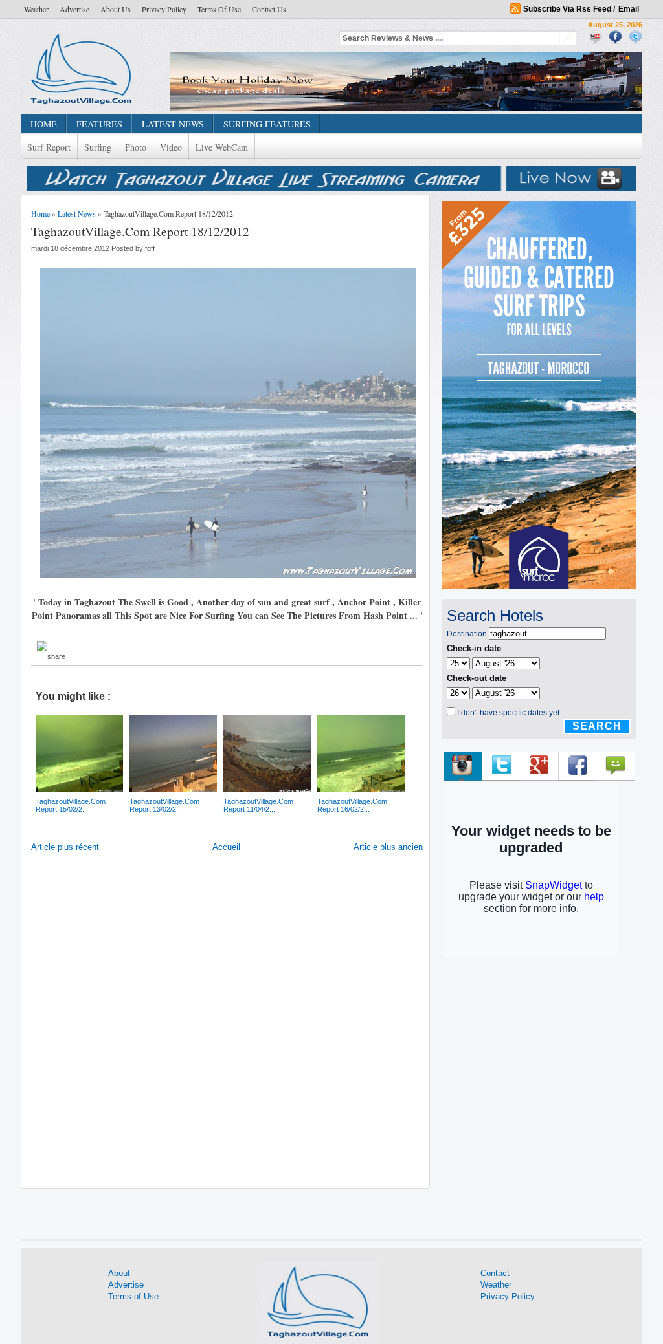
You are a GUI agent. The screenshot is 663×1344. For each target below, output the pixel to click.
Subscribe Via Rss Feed (567, 9)
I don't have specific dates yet (508, 712)
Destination (467, 633)
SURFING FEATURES (267, 124)
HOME (43, 124)
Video (171, 147)
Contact (495, 1273)
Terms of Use (219, 9)
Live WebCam (222, 147)
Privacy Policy (164, 9)
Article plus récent (65, 847)
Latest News (77, 213)
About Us (115, 9)
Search (597, 726)
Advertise (74, 9)
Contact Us (269, 9)
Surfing (97, 147)
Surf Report (49, 147)
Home (40, 213)
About (119, 1273)
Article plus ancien (388, 847)
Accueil (226, 847)
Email (628, 9)
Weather (36, 9)
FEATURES (99, 124)
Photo (135, 147)
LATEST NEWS (173, 124)
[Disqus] (227, 1023)
